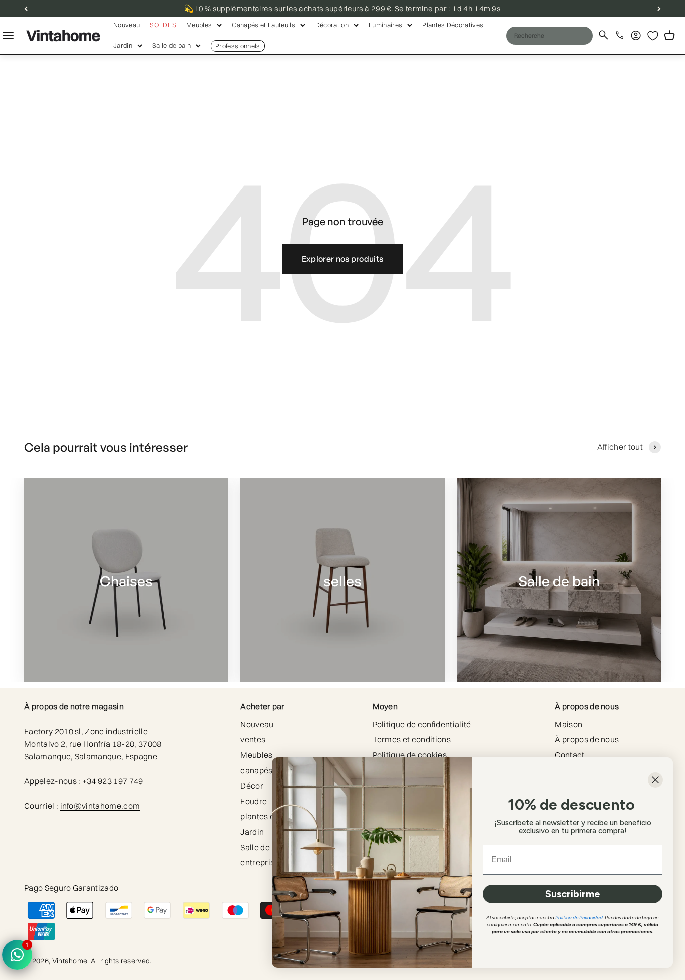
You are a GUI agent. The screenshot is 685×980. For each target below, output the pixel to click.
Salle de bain (171, 45)
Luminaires (385, 25)
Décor (251, 785)
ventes (252, 739)
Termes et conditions (412, 739)
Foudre (253, 801)
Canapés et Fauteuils (263, 25)
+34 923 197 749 (112, 781)
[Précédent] (26, 9)
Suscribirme (572, 894)
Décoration (332, 25)
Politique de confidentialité (422, 724)
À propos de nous (587, 739)
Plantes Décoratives (452, 25)
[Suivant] (659, 9)
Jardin (122, 45)
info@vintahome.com (100, 806)
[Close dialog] (655, 780)
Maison (568, 724)
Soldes (163, 25)
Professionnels (237, 46)
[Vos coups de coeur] (653, 36)
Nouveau (126, 25)
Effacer (564, 35)
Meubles (199, 25)
